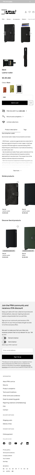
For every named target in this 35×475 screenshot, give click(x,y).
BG (3, 469)
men (3, 14)
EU (9, 469)
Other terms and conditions (11, 396)
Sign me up (17, 357)
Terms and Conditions (9, 392)
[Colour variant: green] (12, 89)
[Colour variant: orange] (5, 89)
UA (3, 471)
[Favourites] (29, 12)
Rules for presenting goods (11, 399)
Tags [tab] (25, 129)
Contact (5, 410)
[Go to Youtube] (17, 444)
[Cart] (33, 12)
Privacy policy (6, 450)
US (12, 471)
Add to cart (14, 103)
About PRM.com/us (9, 381)
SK (27, 469)
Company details (7, 455)
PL (21, 469)
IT (18, 469)
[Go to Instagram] (11, 444)
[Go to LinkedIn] (28, 444)
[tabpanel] (17, 152)
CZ (6, 469)
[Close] (30, 1)
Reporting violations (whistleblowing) (14, 403)
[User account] (26, 12)
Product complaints (9, 388)
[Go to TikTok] (22, 444)
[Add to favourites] (31, 103)
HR (16, 469)
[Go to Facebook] (5, 444)
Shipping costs (7, 420)
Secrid (4, 69)
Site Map (5, 461)
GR (13, 469)
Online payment (8, 434)
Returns (5, 385)
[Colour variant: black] (19, 89)
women (4, 10)
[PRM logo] (10, 12)
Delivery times (7, 424)
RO (24, 469)
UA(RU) (8, 471)
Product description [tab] (11, 129)
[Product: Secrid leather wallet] (11, 194)
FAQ (4, 406)
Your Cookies (6, 458)
